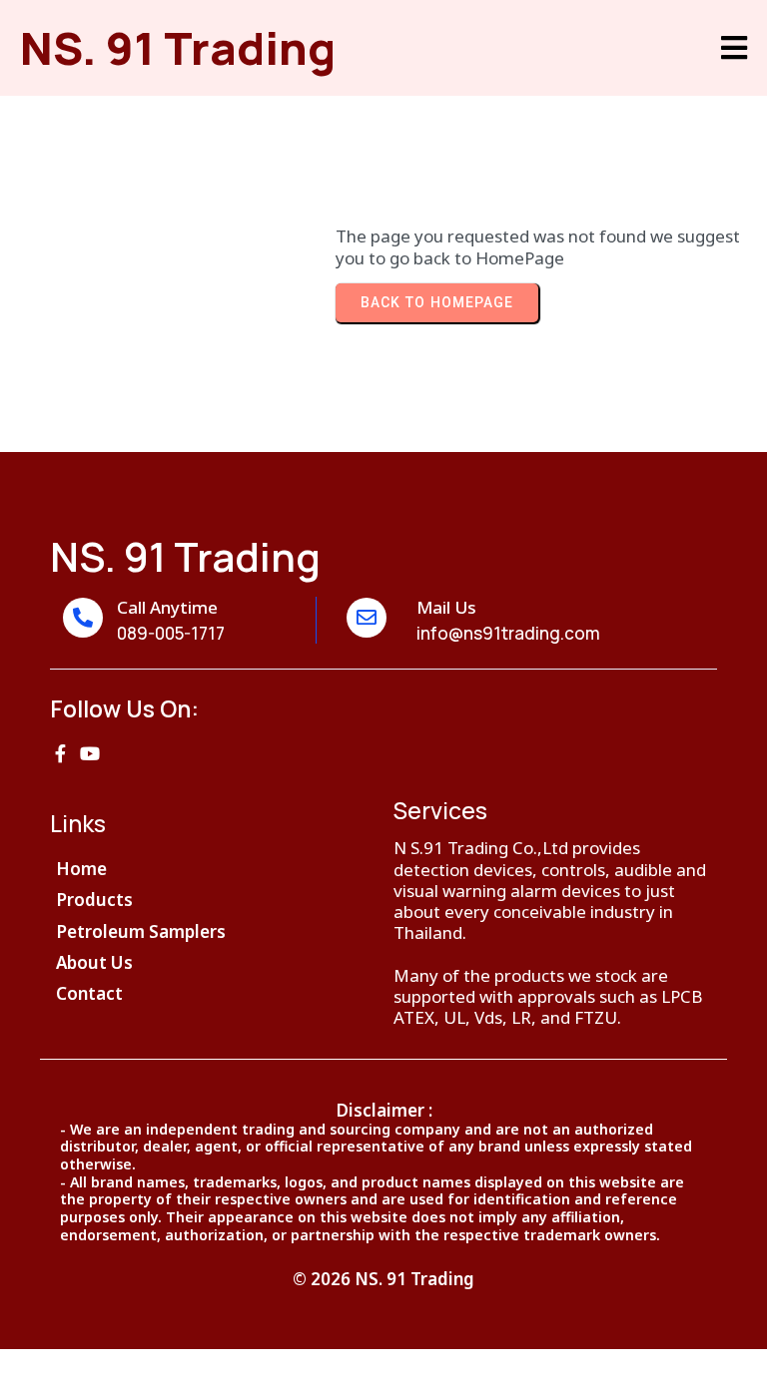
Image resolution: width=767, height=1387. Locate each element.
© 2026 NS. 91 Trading (383, 1278)
